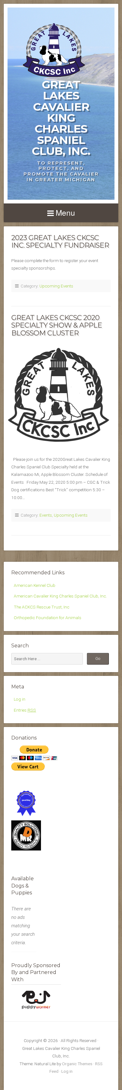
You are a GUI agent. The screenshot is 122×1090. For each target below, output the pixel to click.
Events (45, 515)
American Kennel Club (34, 585)
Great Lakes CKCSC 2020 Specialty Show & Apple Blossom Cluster (56, 325)
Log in (19, 699)
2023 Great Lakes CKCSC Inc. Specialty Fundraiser (60, 241)
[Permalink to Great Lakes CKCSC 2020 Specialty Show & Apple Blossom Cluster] (61, 394)
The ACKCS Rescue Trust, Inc (41, 606)
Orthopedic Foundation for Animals (47, 617)
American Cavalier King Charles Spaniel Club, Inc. (60, 595)
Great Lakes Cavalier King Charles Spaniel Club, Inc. (61, 118)
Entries (25, 710)
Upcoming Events (56, 285)
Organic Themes (77, 1063)
